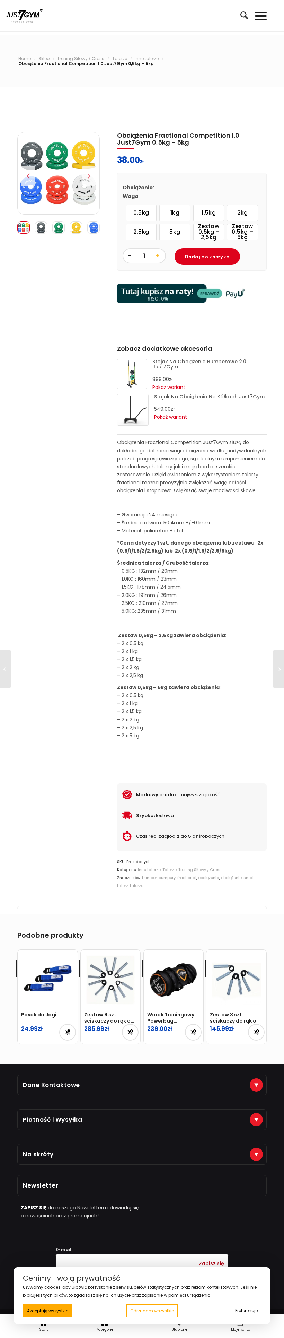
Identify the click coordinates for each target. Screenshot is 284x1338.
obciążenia (208, 877)
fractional (186, 877)
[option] (141, 213)
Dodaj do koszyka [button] (67, 1032)
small (249, 877)
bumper (149, 877)
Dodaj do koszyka (207, 256)
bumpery (167, 877)
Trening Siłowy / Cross (200, 869)
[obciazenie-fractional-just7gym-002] (58, 173)
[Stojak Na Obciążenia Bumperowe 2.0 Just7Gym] (132, 387)
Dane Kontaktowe (51, 1085)
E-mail (63, 1249)
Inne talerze (149, 869)
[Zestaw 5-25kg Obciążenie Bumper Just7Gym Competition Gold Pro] (278, 669)
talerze (136, 885)
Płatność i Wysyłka (52, 1119)
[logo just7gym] (24, 15)
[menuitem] (240, 15)
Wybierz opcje (193, 1032)
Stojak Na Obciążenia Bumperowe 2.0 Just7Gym (199, 364)
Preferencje (246, 1310)
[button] (89, 176)
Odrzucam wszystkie (152, 1311)
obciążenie (231, 877)
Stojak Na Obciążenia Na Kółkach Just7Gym (209, 396)
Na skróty (38, 1154)
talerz (122, 885)
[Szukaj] (240, 15)
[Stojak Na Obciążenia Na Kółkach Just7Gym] (133, 423)
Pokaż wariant (170, 417)
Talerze (169, 869)
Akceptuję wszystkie (47, 1311)
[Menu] (257, 15)
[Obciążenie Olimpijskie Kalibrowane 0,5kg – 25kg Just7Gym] (5, 669)
